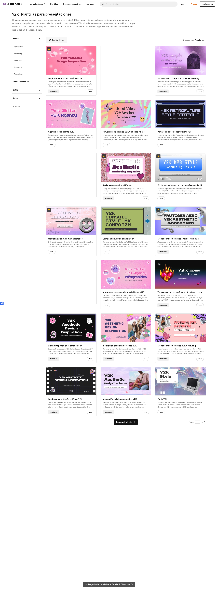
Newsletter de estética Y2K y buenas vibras (124, 132)
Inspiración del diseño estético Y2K (65, 78)
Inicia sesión (207, 4)
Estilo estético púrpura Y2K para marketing (178, 78)
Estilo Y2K (162, 399)
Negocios (18, 67)
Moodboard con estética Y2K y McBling (176, 345)
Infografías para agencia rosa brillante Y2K (123, 292)
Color (15, 98)
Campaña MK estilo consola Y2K (118, 239)
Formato (16, 106)
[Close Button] (132, 584)
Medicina (18, 60)
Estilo (15, 90)
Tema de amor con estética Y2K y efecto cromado (180, 292)
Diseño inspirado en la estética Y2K (65, 345)
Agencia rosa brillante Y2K (61, 132)
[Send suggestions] (2, 303)
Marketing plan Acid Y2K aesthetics (65, 239)
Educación (18, 47)
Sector (16, 38)
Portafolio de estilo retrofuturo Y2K (174, 132)
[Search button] (103, 4)
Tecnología (18, 74)
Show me (125, 584)
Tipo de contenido (21, 82)
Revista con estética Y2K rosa (117, 185)
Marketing (18, 53)
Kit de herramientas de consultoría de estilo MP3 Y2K (180, 185)
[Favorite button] (88, 49)
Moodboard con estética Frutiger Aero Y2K (178, 239)
